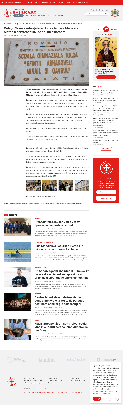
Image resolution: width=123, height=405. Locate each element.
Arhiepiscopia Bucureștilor (33, 383)
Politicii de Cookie (107, 391)
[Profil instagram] (96, 10)
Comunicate (69, 2)
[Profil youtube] (102, 10)
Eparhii (37, 2)
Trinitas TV (75, 378)
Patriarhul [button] (19, 2)
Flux (97, 87)
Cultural (60, 2)
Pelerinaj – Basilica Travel (33, 380)
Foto (86, 2)
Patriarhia (9, 2)
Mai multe (113, 399)
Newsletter (60, 15)
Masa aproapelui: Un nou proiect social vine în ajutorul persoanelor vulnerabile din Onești (61, 327)
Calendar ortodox (41, 15)
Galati (19, 203)
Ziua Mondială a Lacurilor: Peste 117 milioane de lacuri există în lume (59, 247)
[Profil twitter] (94, 10)
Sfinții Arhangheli (55, 203)
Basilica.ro (24, 12)
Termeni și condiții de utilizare (40, 392)
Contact (54, 15)
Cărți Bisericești (77, 383)
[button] (120, 2)
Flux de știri (18, 15)
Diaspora (45, 2)
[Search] (106, 14)
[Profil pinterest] (99, 10)
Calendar (106, 34)
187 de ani (13, 203)
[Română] (107, 10)
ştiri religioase (76, 203)
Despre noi (27, 392)
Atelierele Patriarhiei (55, 380)
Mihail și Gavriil (39, 203)
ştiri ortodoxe (66, 203)
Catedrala (30, 2)
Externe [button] (79, 2)
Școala (47, 203)
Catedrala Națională (78, 380)
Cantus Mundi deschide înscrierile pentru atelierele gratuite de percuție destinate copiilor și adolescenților (59, 301)
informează (30, 123)
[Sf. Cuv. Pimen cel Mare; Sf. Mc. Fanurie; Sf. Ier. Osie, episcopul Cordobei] (106, 52)
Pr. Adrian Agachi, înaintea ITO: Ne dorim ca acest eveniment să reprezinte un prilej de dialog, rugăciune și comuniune (62, 274)
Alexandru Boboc (47, 229)
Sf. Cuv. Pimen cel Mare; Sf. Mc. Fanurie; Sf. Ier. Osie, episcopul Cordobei (105, 71)
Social (52, 2)
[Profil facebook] (91, 10)
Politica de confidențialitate (73, 392)
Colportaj (51, 383)
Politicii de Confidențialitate (103, 393)
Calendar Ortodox (106, 77)
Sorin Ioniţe (14, 35)
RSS (49, 15)
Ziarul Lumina (52, 378)
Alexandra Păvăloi (47, 253)
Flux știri (106, 149)
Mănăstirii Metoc (27, 203)
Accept (97, 399)
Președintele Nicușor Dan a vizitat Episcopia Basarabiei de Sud (57, 223)
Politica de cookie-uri (57, 392)
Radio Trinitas (29, 378)
